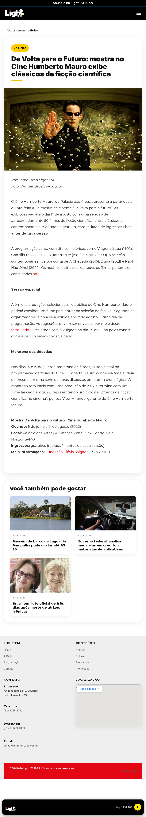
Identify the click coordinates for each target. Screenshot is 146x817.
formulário (20, 330)
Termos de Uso (130, 771)
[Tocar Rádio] (137, 807)
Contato (8, 668)
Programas (82, 662)
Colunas (81, 656)
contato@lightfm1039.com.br (21, 745)
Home (7, 649)
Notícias (19, 48)
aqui (36, 274)
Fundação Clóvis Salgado (67, 452)
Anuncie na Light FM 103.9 (73, 3)
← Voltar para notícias (21, 30)
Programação (12, 662)
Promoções (82, 668)
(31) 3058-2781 (13, 710)
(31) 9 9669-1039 (14, 728)
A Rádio (8, 656)
